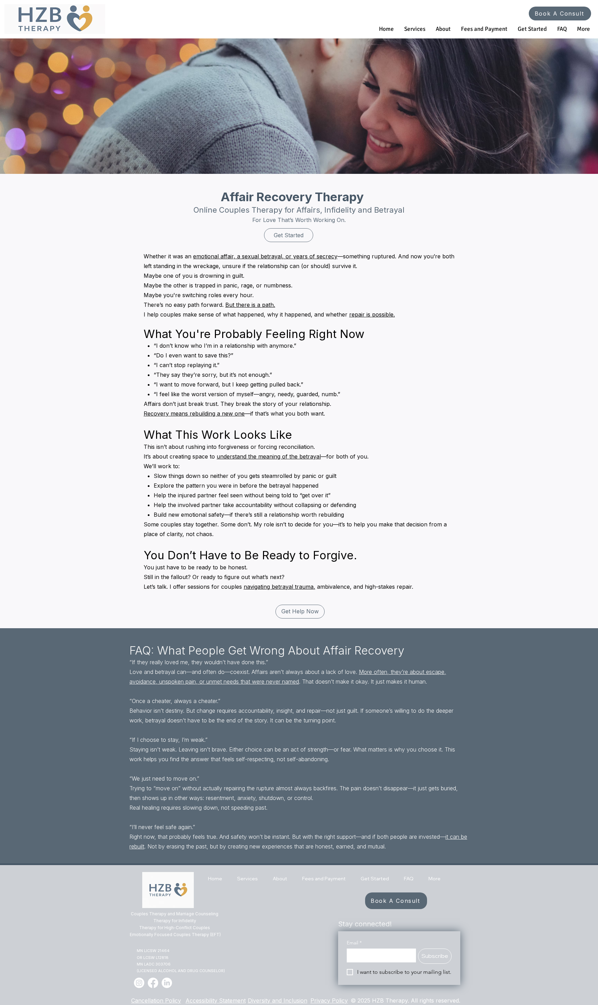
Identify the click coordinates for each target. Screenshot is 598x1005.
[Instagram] (139, 983)
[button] (415, 29)
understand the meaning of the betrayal (269, 456)
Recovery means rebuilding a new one (194, 413)
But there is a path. (250, 304)
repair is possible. (372, 314)
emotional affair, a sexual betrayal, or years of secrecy (265, 256)
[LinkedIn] (167, 983)
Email (354, 943)
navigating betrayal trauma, (279, 586)
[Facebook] (153, 983)
